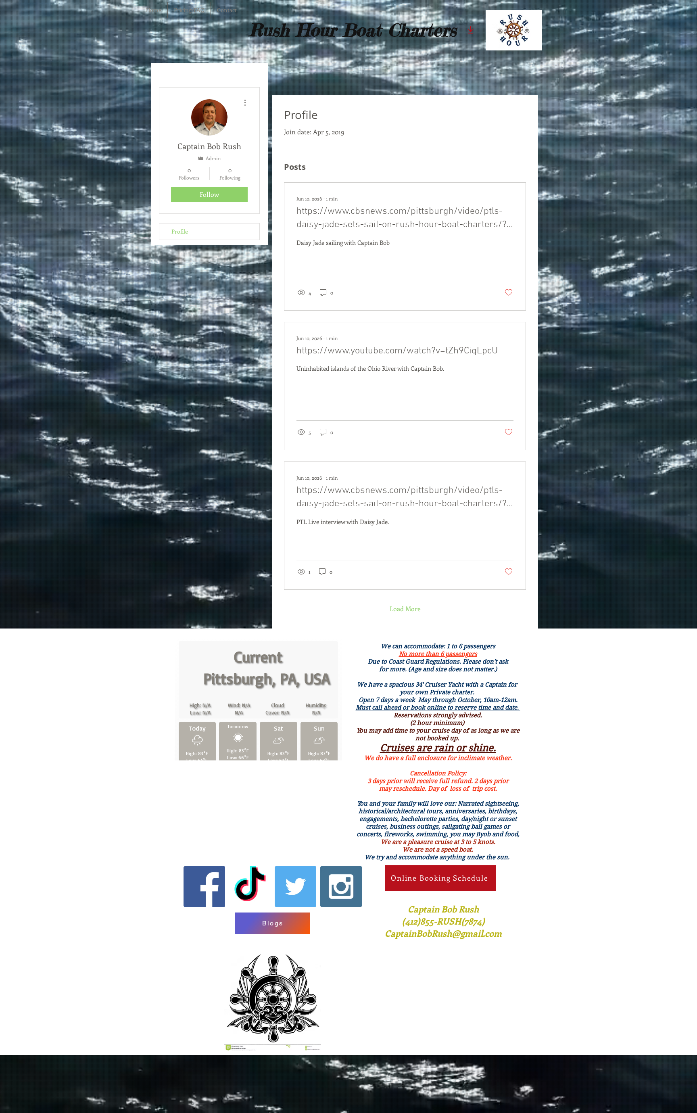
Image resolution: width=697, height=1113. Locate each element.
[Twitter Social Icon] (295, 940)
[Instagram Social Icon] (341, 940)
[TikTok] (250, 940)
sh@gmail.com (472, 987)
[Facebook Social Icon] (204, 940)
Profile (179, 231)
